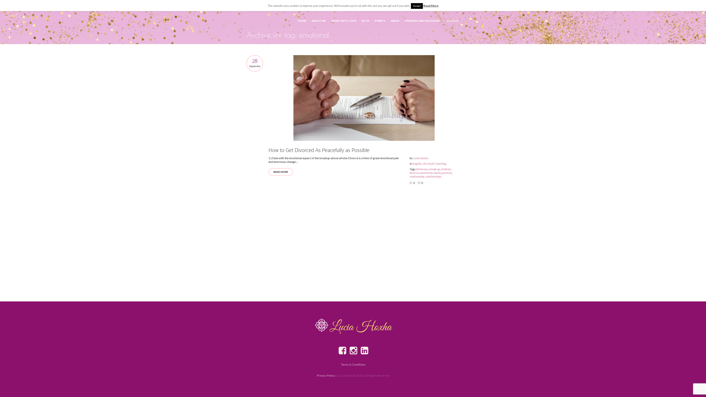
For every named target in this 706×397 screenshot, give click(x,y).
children (446, 169)
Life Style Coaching (434, 163)
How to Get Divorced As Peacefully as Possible (318, 150)
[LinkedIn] (364, 350)
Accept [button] (417, 5)
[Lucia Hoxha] (353, 326)
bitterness (422, 169)
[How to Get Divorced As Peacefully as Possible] (364, 98)
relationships (433, 176)
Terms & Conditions (353, 364)
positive (447, 172)
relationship (417, 176)
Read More (280, 172)
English (416, 163)
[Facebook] (342, 350)
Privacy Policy (326, 375)
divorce (414, 172)
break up (435, 169)
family (437, 172)
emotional (426, 172)
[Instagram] (353, 350)
